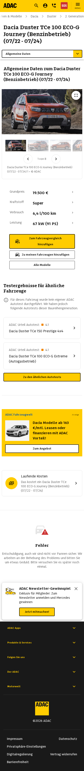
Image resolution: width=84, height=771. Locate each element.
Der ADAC (13, 671)
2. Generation (74, 16)
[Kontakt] (53, 5)
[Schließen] (76, 589)
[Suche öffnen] (36, 5)
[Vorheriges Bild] (28, 158)
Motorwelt (13, 686)
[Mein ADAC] (45, 5)
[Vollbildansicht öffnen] (76, 95)
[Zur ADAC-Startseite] (10, 5)
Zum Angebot (42, 448)
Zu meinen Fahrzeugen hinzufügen (45, 254)
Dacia (34, 16)
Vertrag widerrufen (63, 754)
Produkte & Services (19, 642)
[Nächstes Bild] (56, 158)
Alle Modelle (42, 265)
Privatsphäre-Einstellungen (26, 746)
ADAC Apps (14, 627)
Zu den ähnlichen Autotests (42, 377)
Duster (51, 16)
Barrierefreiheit (18, 762)
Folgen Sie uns (16, 657)
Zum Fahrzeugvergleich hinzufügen (45, 241)
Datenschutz (68, 739)
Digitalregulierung (20, 754)
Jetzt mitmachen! (37, 612)
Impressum (15, 739)
